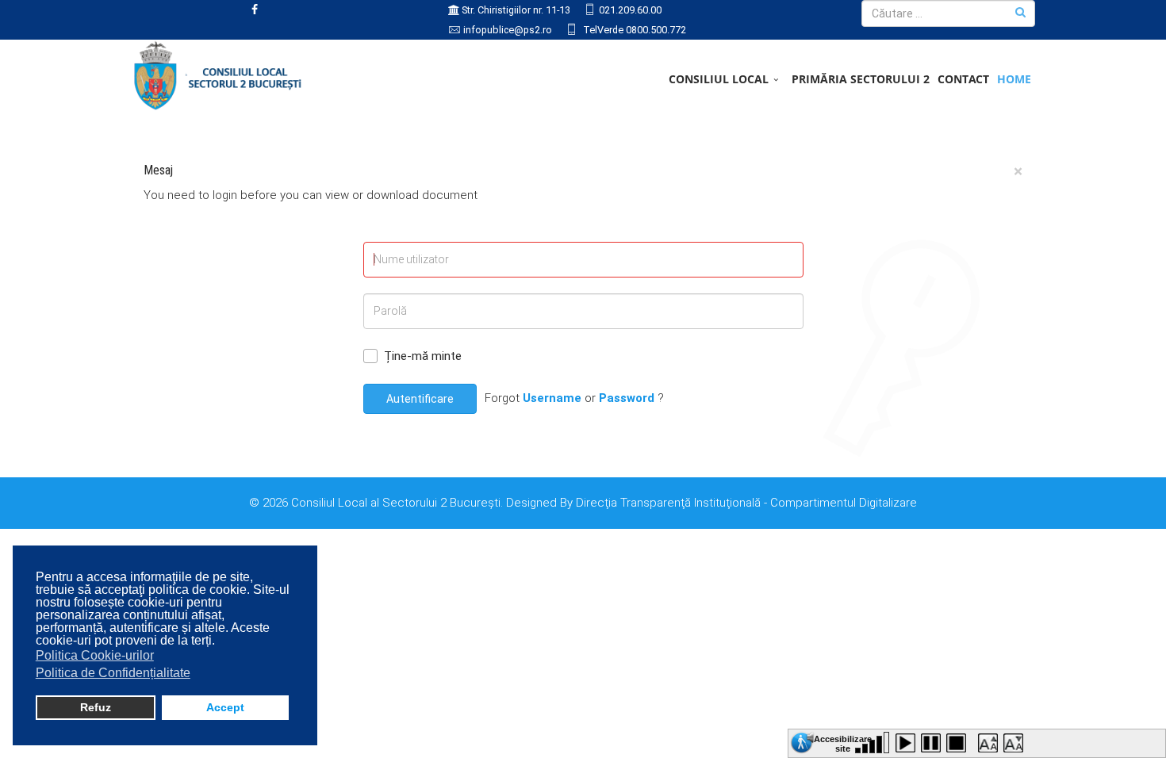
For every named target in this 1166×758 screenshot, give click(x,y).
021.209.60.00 (630, 10)
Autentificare (420, 398)
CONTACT (963, 78)
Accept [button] (225, 707)
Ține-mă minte (423, 356)
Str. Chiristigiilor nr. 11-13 (516, 10)
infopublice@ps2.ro (507, 30)
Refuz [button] (95, 707)
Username (552, 398)
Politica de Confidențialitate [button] (113, 673)
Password (626, 398)
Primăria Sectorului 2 (861, 78)
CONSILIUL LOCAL (719, 78)
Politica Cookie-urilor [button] (95, 655)
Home (1014, 78)
